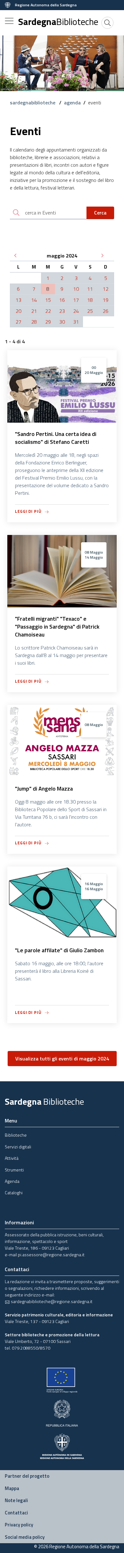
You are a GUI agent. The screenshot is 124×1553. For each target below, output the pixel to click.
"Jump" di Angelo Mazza (44, 788)
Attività (11, 1158)
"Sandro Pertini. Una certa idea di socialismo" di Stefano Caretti (55, 438)
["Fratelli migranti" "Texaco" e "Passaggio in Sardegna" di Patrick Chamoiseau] (62, 604)
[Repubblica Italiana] (62, 1412)
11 (90, 289)
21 (34, 311)
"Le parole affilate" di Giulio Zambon (59, 950)
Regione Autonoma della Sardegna (46, 5)
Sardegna (58, 21)
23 (62, 311)
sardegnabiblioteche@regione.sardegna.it (51, 1301)
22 (48, 311)
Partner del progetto (27, 1476)
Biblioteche (16, 1135)
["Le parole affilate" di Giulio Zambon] (62, 936)
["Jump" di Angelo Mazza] (62, 774)
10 (76, 289)
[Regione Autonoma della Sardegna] (62, 1445)
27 (18, 322)
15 (48, 300)
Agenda (12, 1181)
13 (18, 300)
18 (90, 300)
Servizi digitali (18, 1146)
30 (62, 322)
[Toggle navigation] (9, 21)
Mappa (12, 1488)
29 (48, 322)
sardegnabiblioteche (33, 102)
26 (105, 311)
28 (34, 322)
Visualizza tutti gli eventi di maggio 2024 (62, 1058)
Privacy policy (19, 1524)
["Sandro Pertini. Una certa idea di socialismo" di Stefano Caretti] (62, 419)
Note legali (16, 1500)
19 (105, 300)
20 (18, 311)
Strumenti (14, 1169)
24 (76, 311)
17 (76, 300)
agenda (72, 102)
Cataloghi (14, 1192)
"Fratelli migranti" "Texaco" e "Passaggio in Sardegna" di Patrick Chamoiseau (57, 626)
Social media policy (25, 1537)
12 (105, 289)
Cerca (100, 212)
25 (90, 311)
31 (76, 322)
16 (62, 300)
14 (34, 300)
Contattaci (16, 1512)
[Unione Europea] (62, 1379)
